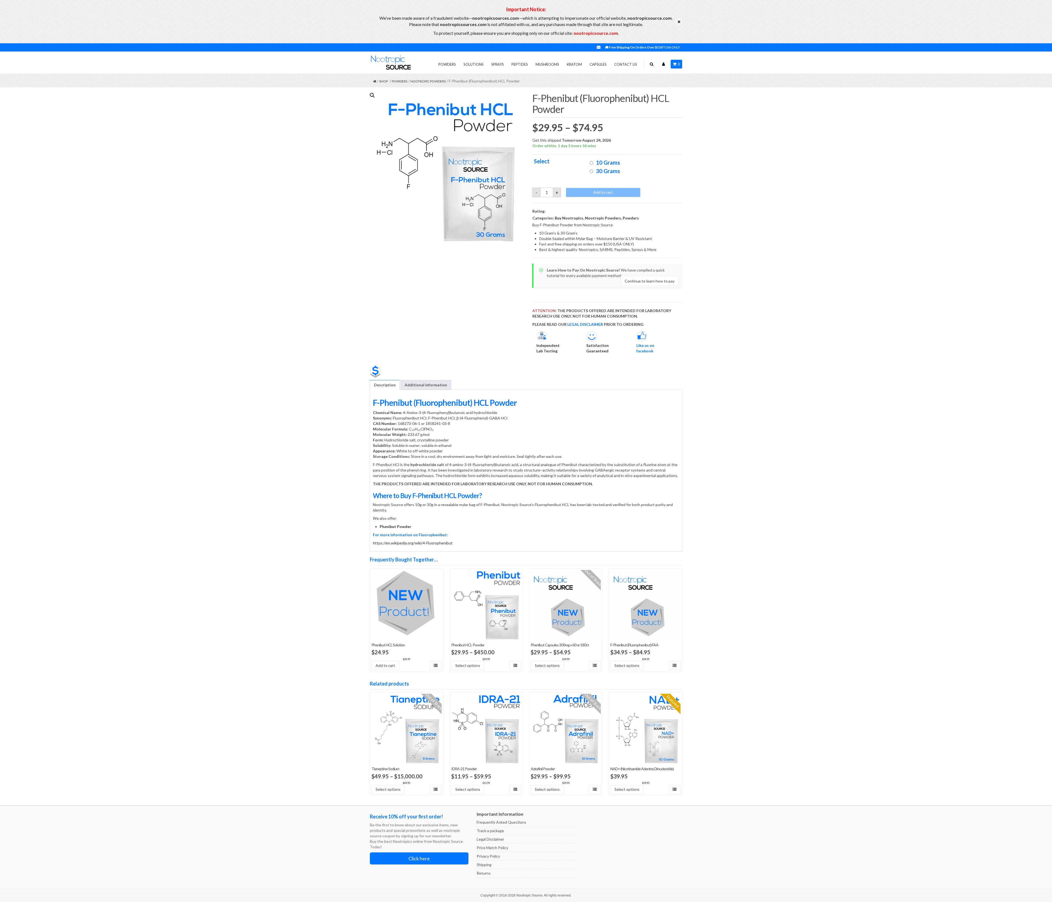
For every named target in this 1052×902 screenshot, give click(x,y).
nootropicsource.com (596, 33)
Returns (484, 873)
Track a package (490, 830)
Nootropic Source (529, 895)
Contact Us (625, 64)
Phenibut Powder (395, 526)
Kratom (574, 64)
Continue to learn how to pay (649, 281)
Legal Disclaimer (490, 839)
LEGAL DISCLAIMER (585, 324)
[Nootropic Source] (390, 62)
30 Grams (608, 171)
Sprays (497, 64)
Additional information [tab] (426, 385)
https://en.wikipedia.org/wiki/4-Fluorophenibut (413, 543)
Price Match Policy (492, 847)
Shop (383, 81)
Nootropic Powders (428, 81)
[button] (372, 95)
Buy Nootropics (569, 218)
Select (542, 161)
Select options (467, 665)
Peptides (519, 64)
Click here (419, 858)
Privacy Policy (488, 856)
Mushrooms (547, 64)
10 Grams (608, 162)
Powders (447, 64)
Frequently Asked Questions (501, 822)
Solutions (474, 64)
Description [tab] (385, 385)
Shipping (484, 864)
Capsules (598, 64)
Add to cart (603, 192)
